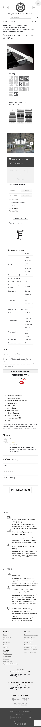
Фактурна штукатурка (30, 652)
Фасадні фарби (28, 640)
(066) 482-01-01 (20, 688)
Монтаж (13, 205)
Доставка (5, 647)
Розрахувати (20, 218)
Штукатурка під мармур (30, 649)
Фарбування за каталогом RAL (19, 202)
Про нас (5, 635)
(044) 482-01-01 (20, 675)
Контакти (5, 640)
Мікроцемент (27, 642)
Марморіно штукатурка (30, 644)
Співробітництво (7, 637)
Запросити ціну (20, 159)
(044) (13, 14)
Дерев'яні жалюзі (7, 654)
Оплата (5, 644)
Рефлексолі (6, 659)
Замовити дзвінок (10, 21)
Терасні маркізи (7, 656)
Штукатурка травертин (30, 647)
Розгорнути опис (8, 366)
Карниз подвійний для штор (10, 664)
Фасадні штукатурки (29, 637)
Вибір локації (14, 210)
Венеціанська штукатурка (31, 635)
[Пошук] (38, 17)
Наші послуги (6, 642)
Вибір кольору (14, 208)
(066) (27, 14)
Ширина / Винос (14, 199)
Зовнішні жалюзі (7, 661)
